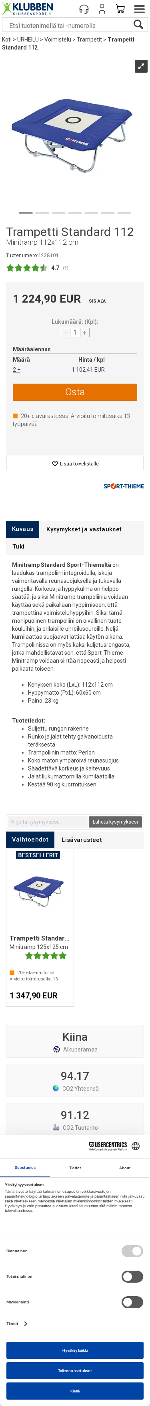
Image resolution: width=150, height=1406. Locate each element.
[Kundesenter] (84, 9)
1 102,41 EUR (88, 369)
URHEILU (28, 39)
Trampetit (89, 39)
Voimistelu (57, 39)
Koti (7, 39)
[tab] (22, 529)
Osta (75, 392)
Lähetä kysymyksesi (115, 822)
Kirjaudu (102, 9)
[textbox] (47, 822)
